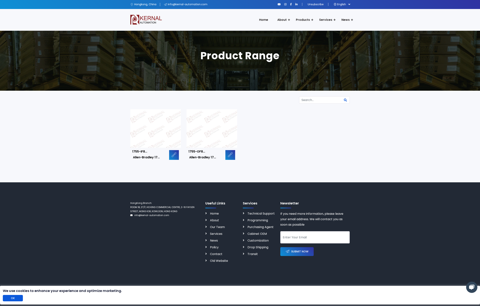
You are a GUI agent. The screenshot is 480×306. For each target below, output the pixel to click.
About (282, 20)
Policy (214, 247)
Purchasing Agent (261, 227)
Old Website (219, 261)
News (345, 20)
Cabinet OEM (257, 234)
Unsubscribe (316, 4)
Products (303, 20)
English (341, 4)
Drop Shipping (258, 247)
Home (263, 20)
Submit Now (299, 251)
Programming (258, 220)
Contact (216, 254)
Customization (258, 240)
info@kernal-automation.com (151, 215)
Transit (253, 254)
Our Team (217, 227)
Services (325, 20)
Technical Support (261, 213)
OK (13, 298)
